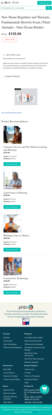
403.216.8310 (32, 399)
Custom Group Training (11, 379)
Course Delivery (9, 373)
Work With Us (8, 402)
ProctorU (28, 373)
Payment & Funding (10, 376)
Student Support (31, 365)
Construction (7, 341)
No (36, 412)
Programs (28, 334)
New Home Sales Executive (34, 359)
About (5, 386)
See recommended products (11, 113)
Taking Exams (30, 369)
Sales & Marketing (9, 344)
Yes (34, 412)
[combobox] (22, 8)
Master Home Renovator (33, 341)
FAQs (27, 383)
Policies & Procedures (32, 376)
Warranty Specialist (31, 362)
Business (6, 338)
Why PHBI (7, 369)
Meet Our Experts (9, 393)
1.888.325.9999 (33, 402)
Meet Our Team (8, 390)
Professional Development (12, 347)
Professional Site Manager (34, 344)
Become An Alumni (31, 379)
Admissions (8, 365)
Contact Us (28, 386)
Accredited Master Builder (34, 338)
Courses (6, 334)
